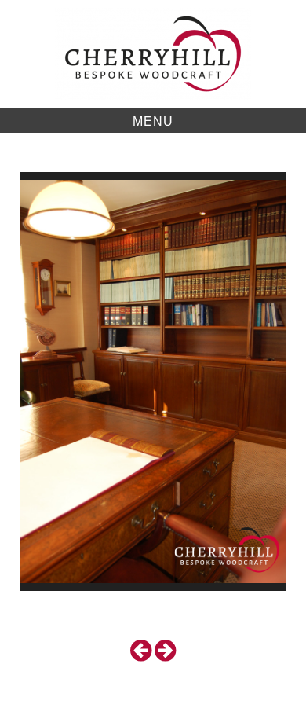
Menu (153, 121)
